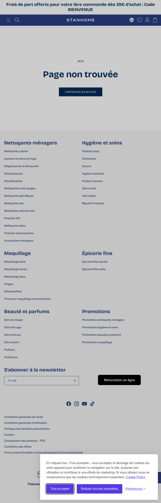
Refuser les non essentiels (99, 488)
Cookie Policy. (136, 477)
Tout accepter (60, 488)
